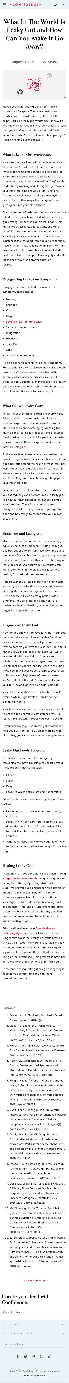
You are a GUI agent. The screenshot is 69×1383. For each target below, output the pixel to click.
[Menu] (4, 5)
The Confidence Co (28, 1371)
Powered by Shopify (34, 1375)
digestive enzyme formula (21, 878)
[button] (55, 5)
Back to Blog (36, 1281)
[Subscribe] (64, 1344)
